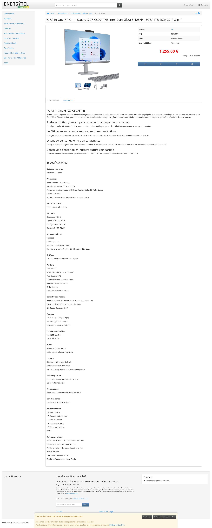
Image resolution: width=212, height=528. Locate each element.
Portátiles (7, 18)
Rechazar (157, 517)
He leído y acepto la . (73, 499)
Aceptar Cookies (169, 517)
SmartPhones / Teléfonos (14, 23)
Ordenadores (9, 13)
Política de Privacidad (72, 493)
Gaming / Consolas (11, 38)
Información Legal (106, 511)
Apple (6, 63)
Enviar (85, 505)
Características (53, 100)
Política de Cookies (116, 525)
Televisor (7, 28)
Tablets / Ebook (10, 43)
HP (172, 29)
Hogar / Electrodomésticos (14, 53)
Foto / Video (9, 48)
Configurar (147, 517)
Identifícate (189, 5)
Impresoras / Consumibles (14, 33)
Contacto (204, 5)
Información (68, 100)
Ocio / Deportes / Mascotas (15, 58)
